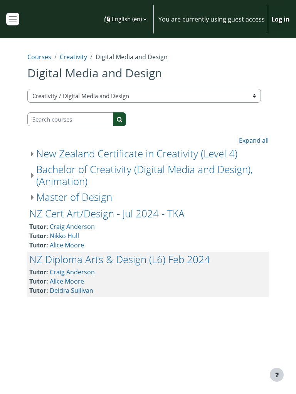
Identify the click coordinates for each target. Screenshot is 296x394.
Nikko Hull (64, 236)
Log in (280, 19)
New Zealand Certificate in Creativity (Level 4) (136, 153)
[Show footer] (277, 375)
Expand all (254, 140)
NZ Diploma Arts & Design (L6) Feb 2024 (119, 259)
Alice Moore (67, 245)
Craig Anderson (72, 226)
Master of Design (74, 197)
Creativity (73, 57)
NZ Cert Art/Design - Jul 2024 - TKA (107, 213)
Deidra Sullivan (71, 290)
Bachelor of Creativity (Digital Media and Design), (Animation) (144, 175)
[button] (125, 19)
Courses (39, 57)
